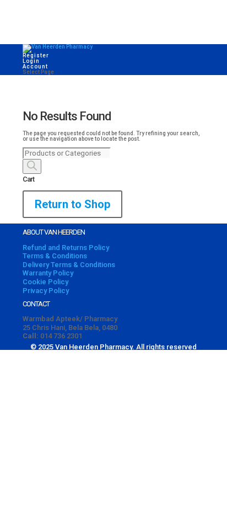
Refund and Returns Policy (66, 247)
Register (36, 55)
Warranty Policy (48, 273)
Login (31, 61)
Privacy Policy (46, 290)
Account (35, 66)
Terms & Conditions (55, 256)
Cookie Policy (45, 282)
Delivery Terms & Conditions (69, 265)
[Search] (32, 166)
